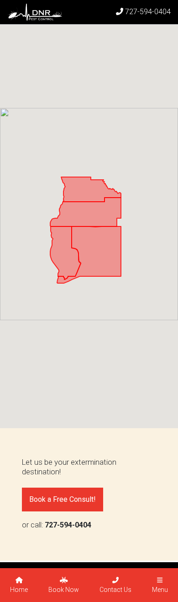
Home (19, 589)
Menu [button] (160, 589)
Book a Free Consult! (62, 499)
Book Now (63, 589)
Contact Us (115, 589)
